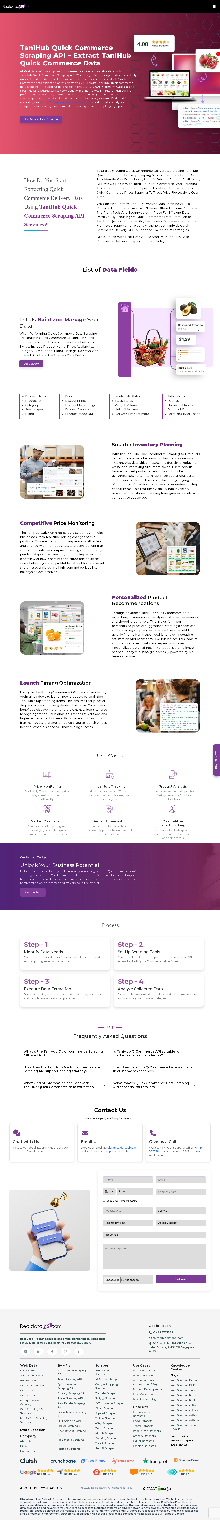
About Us (26, 1441)
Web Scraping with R (183, 1415)
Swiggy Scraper (105, 1398)
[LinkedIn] (39, 1351)
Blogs (174, 1375)
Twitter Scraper (105, 1418)
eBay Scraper (103, 1423)
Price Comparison (144, 1370)
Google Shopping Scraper (106, 1386)
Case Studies (179, 1436)
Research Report (181, 1440)
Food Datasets (143, 1421)
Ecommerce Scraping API (72, 1372)
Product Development (147, 1389)
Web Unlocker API (32, 1385)
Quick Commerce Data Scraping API (64, 102)
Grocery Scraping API (71, 1393)
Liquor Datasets (143, 1441)
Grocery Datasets (144, 1436)
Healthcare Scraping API (71, 1441)
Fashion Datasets (144, 1446)
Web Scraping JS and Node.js (184, 1427)
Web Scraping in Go (183, 1405)
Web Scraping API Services (31, 1411)
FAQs (23, 1446)
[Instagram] (66, 1351)
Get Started (32, 892)
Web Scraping (29, 1395)
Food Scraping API (70, 1379)
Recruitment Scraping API (72, 1433)
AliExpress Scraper (107, 1379)
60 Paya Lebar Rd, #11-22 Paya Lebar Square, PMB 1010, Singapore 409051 (171, 1347)
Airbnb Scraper (104, 1433)
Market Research (144, 1375)
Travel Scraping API (70, 1398)
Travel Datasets (143, 1426)
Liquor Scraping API (70, 1426)
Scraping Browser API (34, 1375)
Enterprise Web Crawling (30, 1402)
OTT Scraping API (69, 1421)
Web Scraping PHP (182, 1385)
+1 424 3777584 (162, 1332)
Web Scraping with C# (184, 1420)
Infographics (178, 1444)
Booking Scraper (106, 1438)
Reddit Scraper (105, 1448)
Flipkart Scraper (105, 1413)
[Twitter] (25, 1351)
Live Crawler (28, 1370)
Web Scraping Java (182, 1390)
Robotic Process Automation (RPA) (145, 1382)
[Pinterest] (79, 1351)
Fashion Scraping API (71, 1448)
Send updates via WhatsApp (121, 1200)
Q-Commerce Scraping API (67, 1386)
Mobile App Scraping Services (33, 1420)
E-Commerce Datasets (141, 1414)
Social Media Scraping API (72, 1414)
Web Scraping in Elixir (184, 1410)
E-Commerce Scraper (109, 1403)
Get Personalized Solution (41, 119)
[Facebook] (52, 1351)
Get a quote (31, 363)
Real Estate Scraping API (71, 1405)
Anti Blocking (29, 1380)
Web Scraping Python (184, 1380)
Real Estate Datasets (147, 1431)
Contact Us (27, 1451)
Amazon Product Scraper (106, 1372)
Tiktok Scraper (104, 1443)
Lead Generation (143, 1394)
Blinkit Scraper (104, 1408)
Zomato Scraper (105, 1393)
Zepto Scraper (104, 1428)
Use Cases (27, 1390)
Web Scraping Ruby (183, 1395)
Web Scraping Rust (182, 1400)
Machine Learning (144, 1399)
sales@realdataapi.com (121, 1147)
